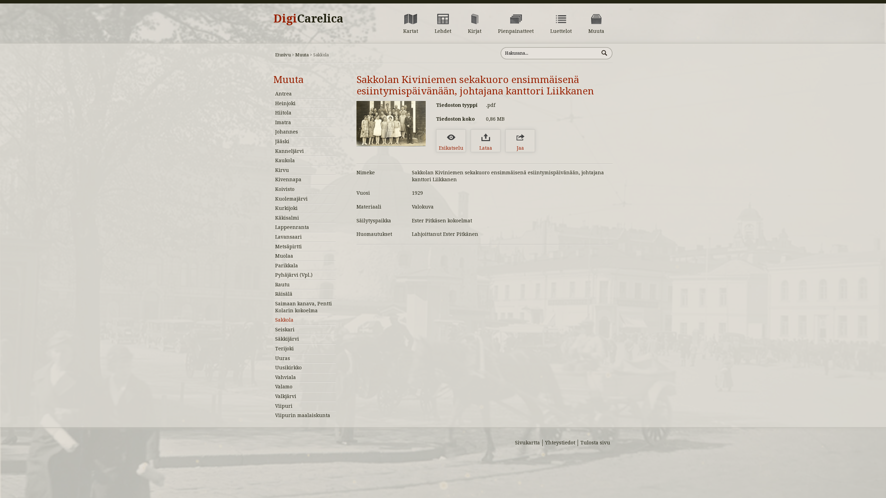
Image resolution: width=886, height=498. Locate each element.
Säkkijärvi (287, 339)
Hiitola (283, 113)
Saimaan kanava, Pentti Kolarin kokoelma (303, 307)
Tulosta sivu (595, 442)
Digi (308, 18)
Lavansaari (288, 237)
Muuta (302, 54)
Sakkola (284, 320)
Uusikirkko (288, 367)
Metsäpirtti (288, 246)
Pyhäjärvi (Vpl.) (294, 275)
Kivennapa (288, 179)
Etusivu (283, 54)
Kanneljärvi (289, 151)
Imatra (283, 122)
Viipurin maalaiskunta (302, 415)
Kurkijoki (286, 208)
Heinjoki (285, 103)
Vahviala (285, 377)
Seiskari (285, 329)
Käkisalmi (287, 218)
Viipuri (283, 406)
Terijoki (284, 348)
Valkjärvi (285, 396)
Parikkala (286, 265)
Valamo (283, 386)
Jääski (282, 141)
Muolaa (284, 256)
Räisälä (283, 294)
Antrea (283, 93)
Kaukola (285, 160)
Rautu (282, 284)
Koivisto (285, 189)
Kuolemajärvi (291, 199)
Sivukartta (527, 442)
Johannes (286, 132)
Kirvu (282, 170)
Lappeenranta (292, 227)
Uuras (282, 358)
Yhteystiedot (560, 442)
